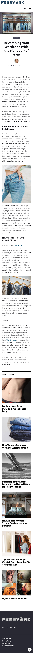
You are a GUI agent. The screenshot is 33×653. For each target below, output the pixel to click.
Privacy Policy (6, 641)
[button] (25, 8)
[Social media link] (3, 627)
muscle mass (18, 245)
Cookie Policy (6, 638)
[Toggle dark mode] (30, 650)
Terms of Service (7, 643)
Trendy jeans (11, 340)
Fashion (16, 37)
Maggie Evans (19, 65)
